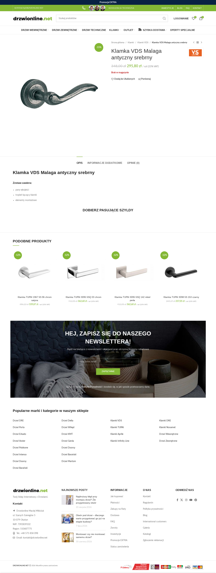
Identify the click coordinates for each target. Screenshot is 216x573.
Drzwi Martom (69, 461)
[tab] (80, 161)
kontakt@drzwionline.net (35, 538)
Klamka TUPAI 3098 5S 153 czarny (181, 297)
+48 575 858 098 (29, 533)
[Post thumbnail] (68, 502)
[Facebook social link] (177, 499)
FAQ (112, 522)
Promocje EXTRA (118, 540)
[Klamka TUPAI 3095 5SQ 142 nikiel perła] (132, 272)
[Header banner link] (108, 2)
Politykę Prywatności (92, 387)
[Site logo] (33, 18)
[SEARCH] (164, 18)
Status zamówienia (119, 547)
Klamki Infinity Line (119, 441)
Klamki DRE (165, 421)
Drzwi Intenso (20, 455)
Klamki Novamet (167, 427)
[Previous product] (194, 42)
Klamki (131, 43)
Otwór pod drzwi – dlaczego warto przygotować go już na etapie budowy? (90, 518)
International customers (154, 522)
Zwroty (114, 528)
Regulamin (148, 503)
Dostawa (114, 515)
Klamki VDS (142, 43)
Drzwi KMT (67, 434)
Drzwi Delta (67, 421)
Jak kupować (116, 496)
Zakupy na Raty (118, 509)
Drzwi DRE (18, 421)
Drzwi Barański (20, 468)
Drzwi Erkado (19, 434)
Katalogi (147, 534)
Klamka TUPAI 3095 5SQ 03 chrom (83, 297)
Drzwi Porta (18, 427)
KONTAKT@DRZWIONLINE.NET (29, 8)
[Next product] (201, 42)
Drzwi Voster (19, 441)
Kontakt (147, 496)
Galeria (146, 528)
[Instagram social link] (186, 499)
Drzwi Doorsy (19, 461)
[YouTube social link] (190, 499)
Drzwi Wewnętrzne (168, 434)
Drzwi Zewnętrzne (168, 441)
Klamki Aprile (116, 434)
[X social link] (181, 499)
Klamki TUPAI (117, 427)
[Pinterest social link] (195, 499)
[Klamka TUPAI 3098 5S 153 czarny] (181, 272)
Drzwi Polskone (20, 448)
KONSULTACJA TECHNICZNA (121, 8)
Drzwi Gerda (68, 441)
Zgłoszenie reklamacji (153, 540)
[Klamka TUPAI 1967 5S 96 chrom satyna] (35, 272)
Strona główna (117, 43)
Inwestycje (115, 534)
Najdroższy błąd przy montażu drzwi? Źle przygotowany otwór (86, 499)
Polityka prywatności (153, 509)
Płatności (114, 503)
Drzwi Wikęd (68, 427)
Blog (145, 515)
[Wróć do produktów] (198, 42)
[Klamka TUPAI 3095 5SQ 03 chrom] (84, 272)
